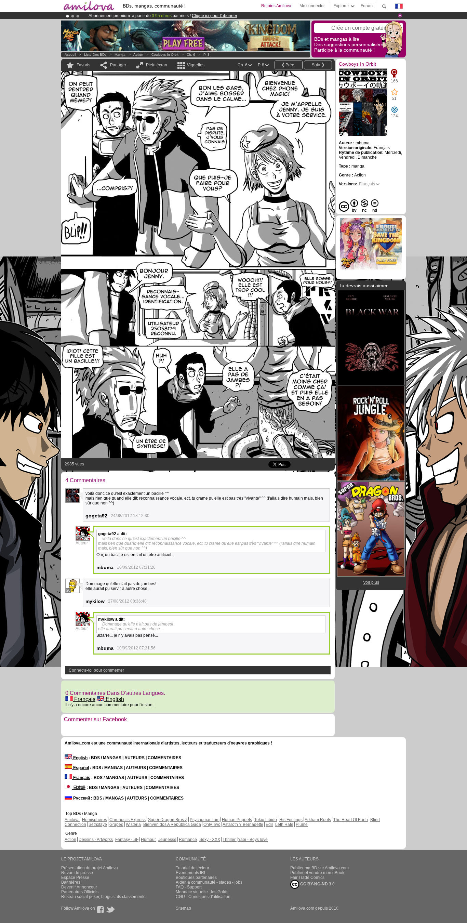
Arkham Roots (318, 819)
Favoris (83, 65)
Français (84, 699)
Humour (148, 839)
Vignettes (195, 65)
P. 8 (206, 54)
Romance (188, 839)
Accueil (70, 54)
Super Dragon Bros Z (167, 819)
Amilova (72, 819)
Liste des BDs (95, 54)
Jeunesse (167, 839)
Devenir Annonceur (79, 887)
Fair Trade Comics (307, 877)
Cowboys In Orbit (164, 54)
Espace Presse (75, 877)
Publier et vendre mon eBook (317, 872)
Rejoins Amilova (276, 5)
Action (138, 54)
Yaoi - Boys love (253, 839)
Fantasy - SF (126, 839)
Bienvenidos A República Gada (172, 824)
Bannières (70, 882)
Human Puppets (237, 819)
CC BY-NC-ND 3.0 (317, 884)
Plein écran (156, 65)
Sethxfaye (98, 824)
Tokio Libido (265, 819)
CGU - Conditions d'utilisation (203, 896)
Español (80, 767)
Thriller (230, 839)
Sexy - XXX (209, 839)
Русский (81, 798)
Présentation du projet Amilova (89, 868)
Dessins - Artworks (96, 839)
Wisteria (133, 824)
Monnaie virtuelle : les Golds (202, 891)
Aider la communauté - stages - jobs (209, 882)
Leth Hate (284, 824)
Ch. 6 (191, 54)
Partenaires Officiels (79, 891)
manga (120, 54)
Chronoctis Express (127, 819)
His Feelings (291, 819)
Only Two (212, 824)
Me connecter (312, 5)
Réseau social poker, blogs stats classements (103, 896)
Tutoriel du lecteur (192, 868)
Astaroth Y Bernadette (243, 824)
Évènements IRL (191, 872)
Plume (302, 824)
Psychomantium (204, 819)
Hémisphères (94, 819)
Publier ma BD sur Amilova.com (319, 868)
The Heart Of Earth (350, 819)
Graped (116, 824)
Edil (269, 824)
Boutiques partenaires (196, 877)
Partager (118, 65)
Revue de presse (77, 872)
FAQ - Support (189, 887)
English (114, 699)
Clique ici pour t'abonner (214, 15)
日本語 (78, 787)
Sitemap (183, 908)
